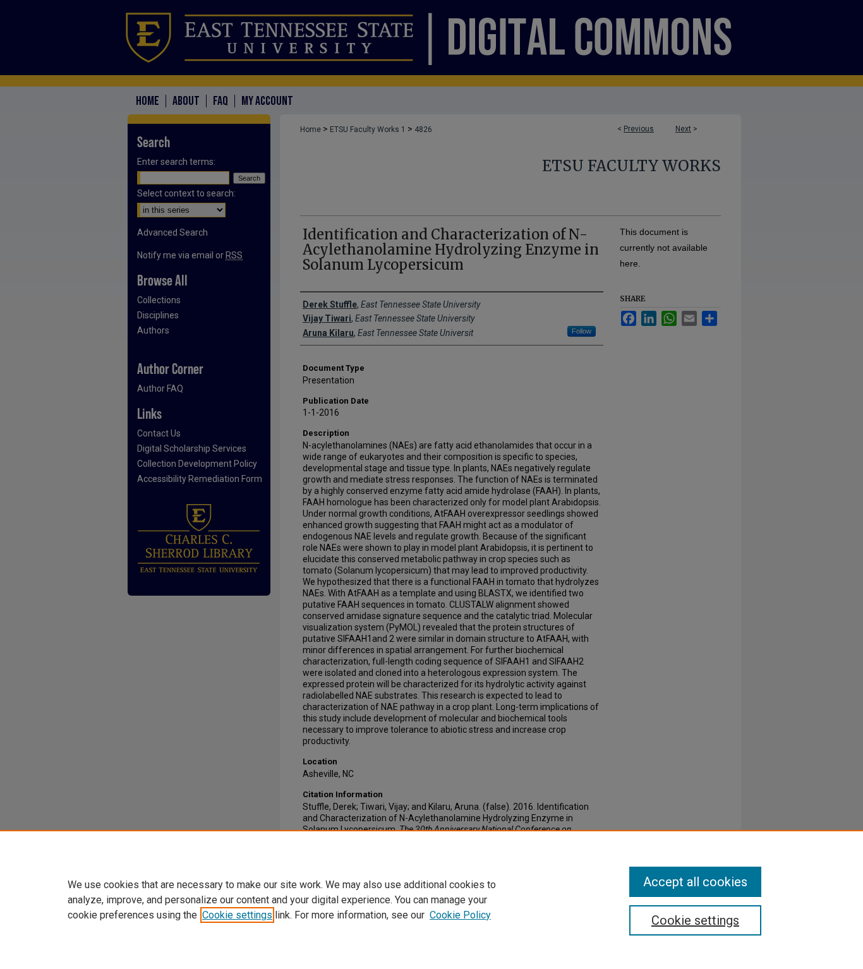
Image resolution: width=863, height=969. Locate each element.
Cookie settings (237, 915)
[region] (431, 899)
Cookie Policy (460, 915)
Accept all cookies (695, 881)
